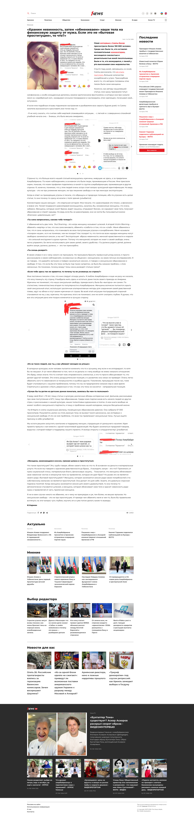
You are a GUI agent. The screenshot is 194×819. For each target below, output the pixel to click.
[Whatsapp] (44, 513)
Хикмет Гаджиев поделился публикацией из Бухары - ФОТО (121, 534)
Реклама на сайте (33, 804)
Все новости (152, 150)
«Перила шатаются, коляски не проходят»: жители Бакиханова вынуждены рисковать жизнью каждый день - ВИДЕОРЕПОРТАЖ (154, 785)
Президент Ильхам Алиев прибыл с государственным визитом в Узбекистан (151, 51)
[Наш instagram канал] (155, 13)
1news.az (144, 806)
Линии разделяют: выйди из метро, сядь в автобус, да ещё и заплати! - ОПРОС (39, 782)
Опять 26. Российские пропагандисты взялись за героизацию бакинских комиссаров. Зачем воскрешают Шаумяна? (39, 683)
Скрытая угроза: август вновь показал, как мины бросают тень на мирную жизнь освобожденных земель (37, 626)
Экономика (85, 20)
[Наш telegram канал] (151, 13)
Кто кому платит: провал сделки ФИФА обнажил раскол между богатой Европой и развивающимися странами (79, 627)
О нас (29, 809)
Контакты (30, 811)
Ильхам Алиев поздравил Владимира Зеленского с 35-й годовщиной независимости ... (39, 536)
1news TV (151, 20)
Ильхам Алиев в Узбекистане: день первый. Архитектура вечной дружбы (39, 580)
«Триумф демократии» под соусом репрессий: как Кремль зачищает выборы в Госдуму (121, 678)
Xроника (30, 20)
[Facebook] (38, 513)
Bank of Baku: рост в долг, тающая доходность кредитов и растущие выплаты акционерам (122, 625)
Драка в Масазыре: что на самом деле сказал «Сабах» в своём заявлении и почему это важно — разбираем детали (58, 626)
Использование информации (38, 807)
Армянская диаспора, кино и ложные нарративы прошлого (94, 675)
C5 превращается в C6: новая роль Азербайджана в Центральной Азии (120, 579)
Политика (48, 20)
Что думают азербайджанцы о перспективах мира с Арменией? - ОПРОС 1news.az (65, 785)
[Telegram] (47, 513)
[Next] (131, 146)
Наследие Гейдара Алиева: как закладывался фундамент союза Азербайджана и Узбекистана (93, 582)
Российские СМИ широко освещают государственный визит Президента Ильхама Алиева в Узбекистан (151, 90)
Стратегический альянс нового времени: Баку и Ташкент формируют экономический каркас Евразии (64, 582)
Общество (66, 20)
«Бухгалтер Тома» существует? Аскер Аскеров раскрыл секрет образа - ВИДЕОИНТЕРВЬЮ (109, 722)
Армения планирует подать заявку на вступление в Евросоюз (151, 147)
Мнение (118, 20)
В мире (134, 20)
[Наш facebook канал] (147, 13)
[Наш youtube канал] (143, 13)
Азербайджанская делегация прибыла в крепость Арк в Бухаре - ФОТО (149, 105)
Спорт (102, 20)
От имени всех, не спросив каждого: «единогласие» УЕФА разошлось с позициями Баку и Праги (101, 626)
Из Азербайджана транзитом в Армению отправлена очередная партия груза (64, 536)
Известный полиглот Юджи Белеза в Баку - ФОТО (151, 62)
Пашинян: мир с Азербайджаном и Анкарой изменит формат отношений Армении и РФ (93, 536)
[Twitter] (41, 513)
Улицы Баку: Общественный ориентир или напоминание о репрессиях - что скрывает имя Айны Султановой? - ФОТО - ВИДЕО (125, 785)
